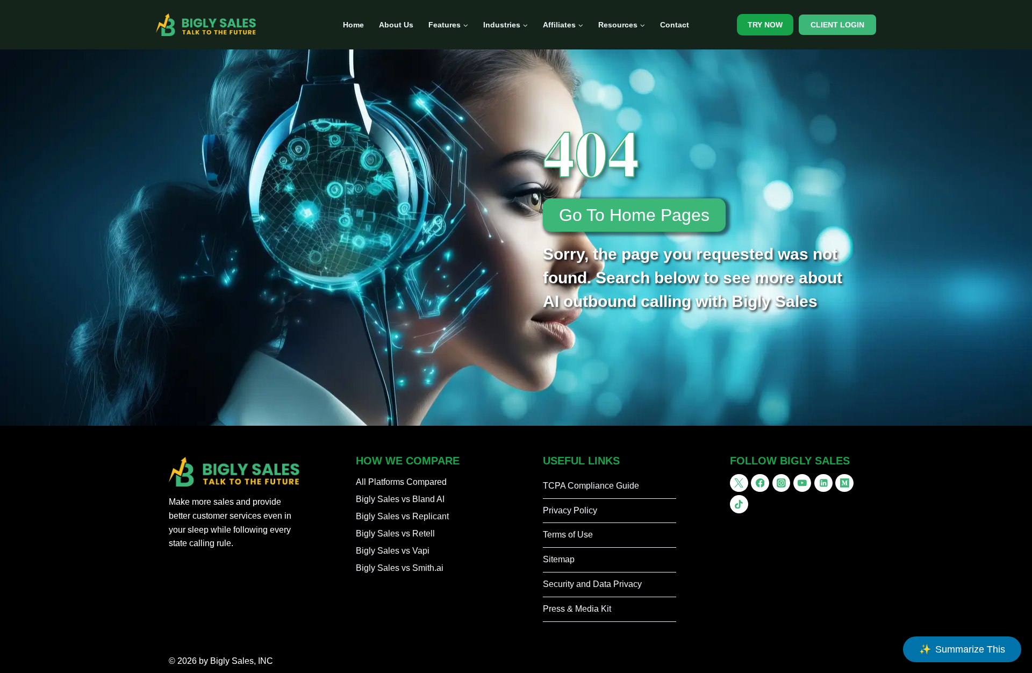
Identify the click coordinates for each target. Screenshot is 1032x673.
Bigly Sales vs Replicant (402, 516)
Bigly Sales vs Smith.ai (399, 567)
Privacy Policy (570, 510)
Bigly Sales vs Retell (395, 533)
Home (353, 24)
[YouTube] (802, 483)
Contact (674, 24)
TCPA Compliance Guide (591, 485)
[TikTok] (739, 504)
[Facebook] (760, 483)
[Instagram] (781, 483)
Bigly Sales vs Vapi (392, 550)
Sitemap (559, 559)
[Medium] (844, 483)
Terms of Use (568, 534)
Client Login (837, 24)
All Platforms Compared (401, 481)
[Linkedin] (823, 483)
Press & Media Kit (577, 608)
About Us (396, 24)
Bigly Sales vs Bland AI (400, 499)
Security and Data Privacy (592, 584)
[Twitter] (739, 483)
